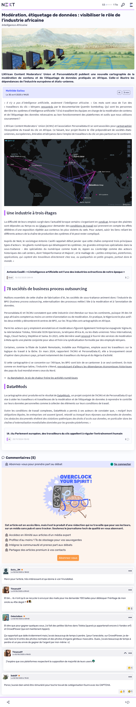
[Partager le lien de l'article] (8, 702)
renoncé (85, 336)
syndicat (103, 221)
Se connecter (122, 464)
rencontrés (47, 106)
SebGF (14, 676)
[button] (131, 5)
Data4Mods (63, 395)
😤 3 (130, 608)
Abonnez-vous (68, 557)
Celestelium (16, 616)
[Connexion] (123, 4)
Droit (10, 278)
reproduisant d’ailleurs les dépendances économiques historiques (94, 366)
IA (9, 439)
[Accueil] (8, 5)
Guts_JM (15, 570)
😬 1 (130, 668)
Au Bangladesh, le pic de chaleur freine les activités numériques (42, 377)
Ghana (43, 225)
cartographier (124, 126)
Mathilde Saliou (15, 90)
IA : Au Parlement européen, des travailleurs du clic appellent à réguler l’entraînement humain (65, 433)
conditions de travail (81, 225)
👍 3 (122, 691)
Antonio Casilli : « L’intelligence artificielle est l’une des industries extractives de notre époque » (66, 271)
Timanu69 (16, 589)
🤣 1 (130, 691)
